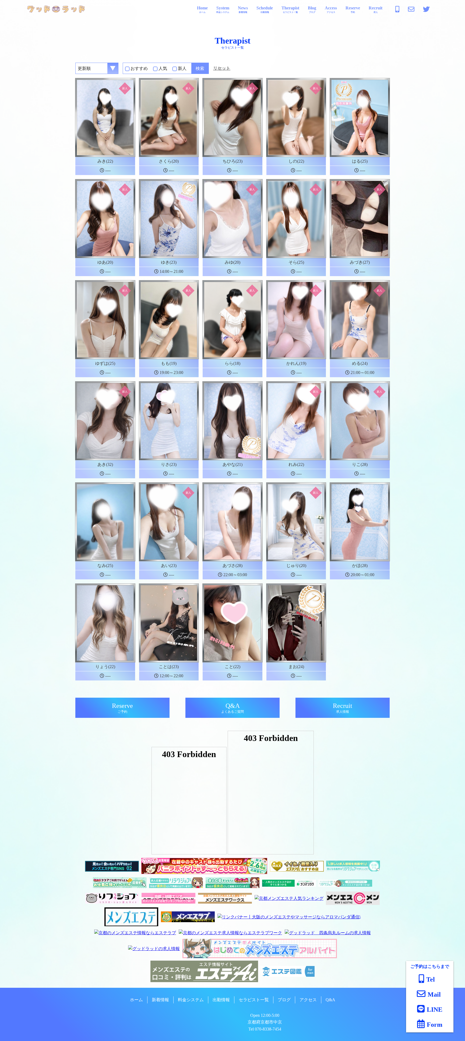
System (222, 10)
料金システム (191, 999)
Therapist (290, 10)
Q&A (232, 708)
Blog (312, 10)
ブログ (284, 999)
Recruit (375, 10)
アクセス (308, 999)
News (243, 10)
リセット (221, 68)
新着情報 (160, 999)
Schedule (264, 10)
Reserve (353, 10)
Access (331, 10)
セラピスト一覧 (254, 999)
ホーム (136, 999)
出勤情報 (221, 999)
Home (202, 10)
